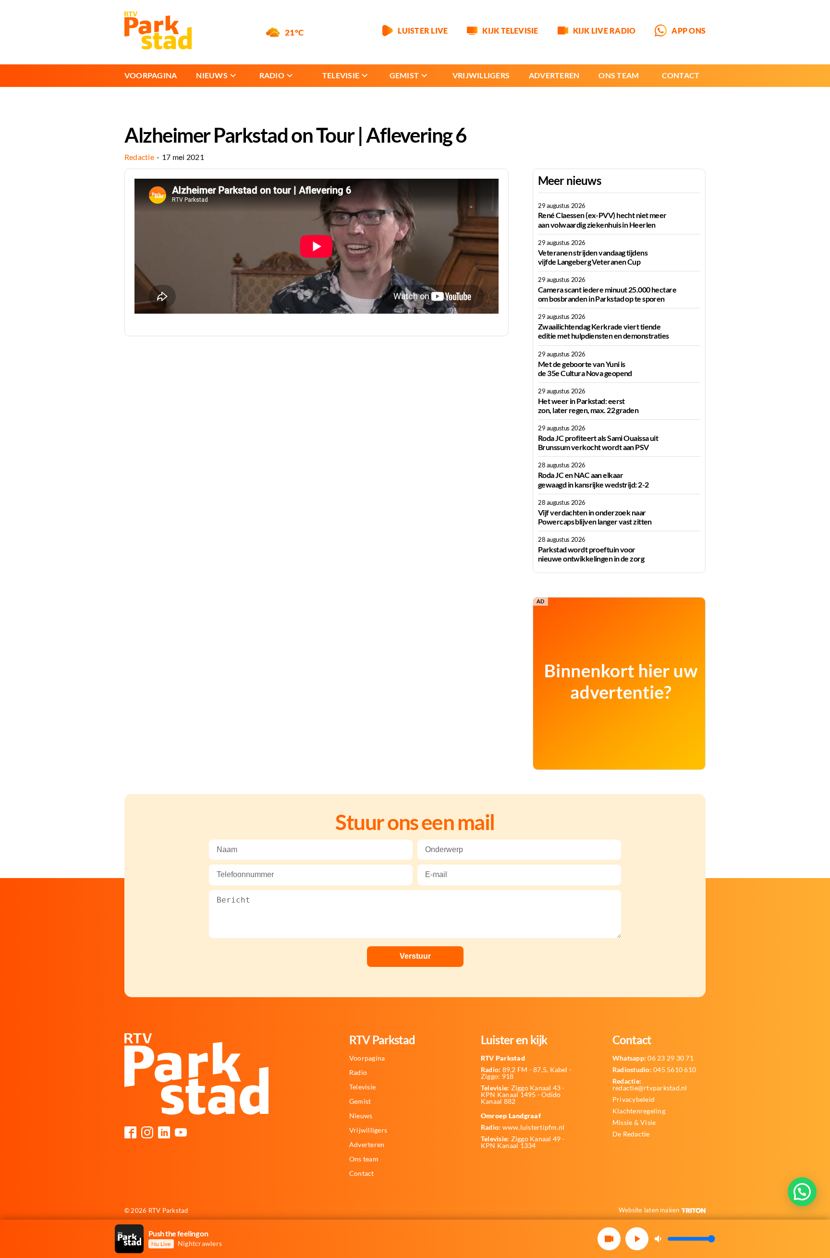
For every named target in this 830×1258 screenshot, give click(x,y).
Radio (271, 75)
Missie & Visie (634, 1122)
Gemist (404, 75)
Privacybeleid (633, 1099)
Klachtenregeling (638, 1111)
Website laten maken (649, 1210)
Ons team (618, 75)
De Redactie (631, 1134)
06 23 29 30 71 (653, 1058)
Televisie (340, 75)
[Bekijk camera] (609, 1238)
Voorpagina (150, 75)
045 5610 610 (654, 1069)
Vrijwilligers (481, 75)
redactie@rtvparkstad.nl (649, 1084)
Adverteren (554, 75)
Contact (681, 75)
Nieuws (211, 75)
